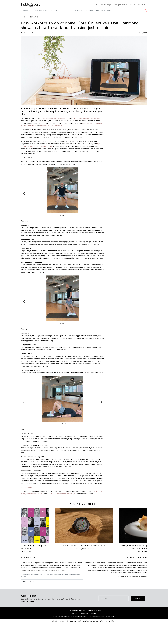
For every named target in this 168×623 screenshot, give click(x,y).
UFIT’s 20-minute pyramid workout (87, 118)
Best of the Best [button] (103, 10)
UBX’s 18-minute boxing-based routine (55, 118)
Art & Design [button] (77, 10)
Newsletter (142, 5)
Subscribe (137, 598)
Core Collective (26, 487)
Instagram (76, 613)
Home (24, 17)
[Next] (101, 193)
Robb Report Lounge (103, 5)
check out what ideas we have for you (62, 494)
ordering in (32, 126)
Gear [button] (58, 10)
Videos (132, 5)
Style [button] (66, 10)
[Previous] (24, 193)
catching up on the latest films (51, 126)
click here (143, 577)
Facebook (84, 613)
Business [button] (89, 10)
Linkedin (93, 613)
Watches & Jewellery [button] (44, 10)
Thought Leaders (120, 5)
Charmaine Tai (29, 33)
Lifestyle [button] (27, 10)
